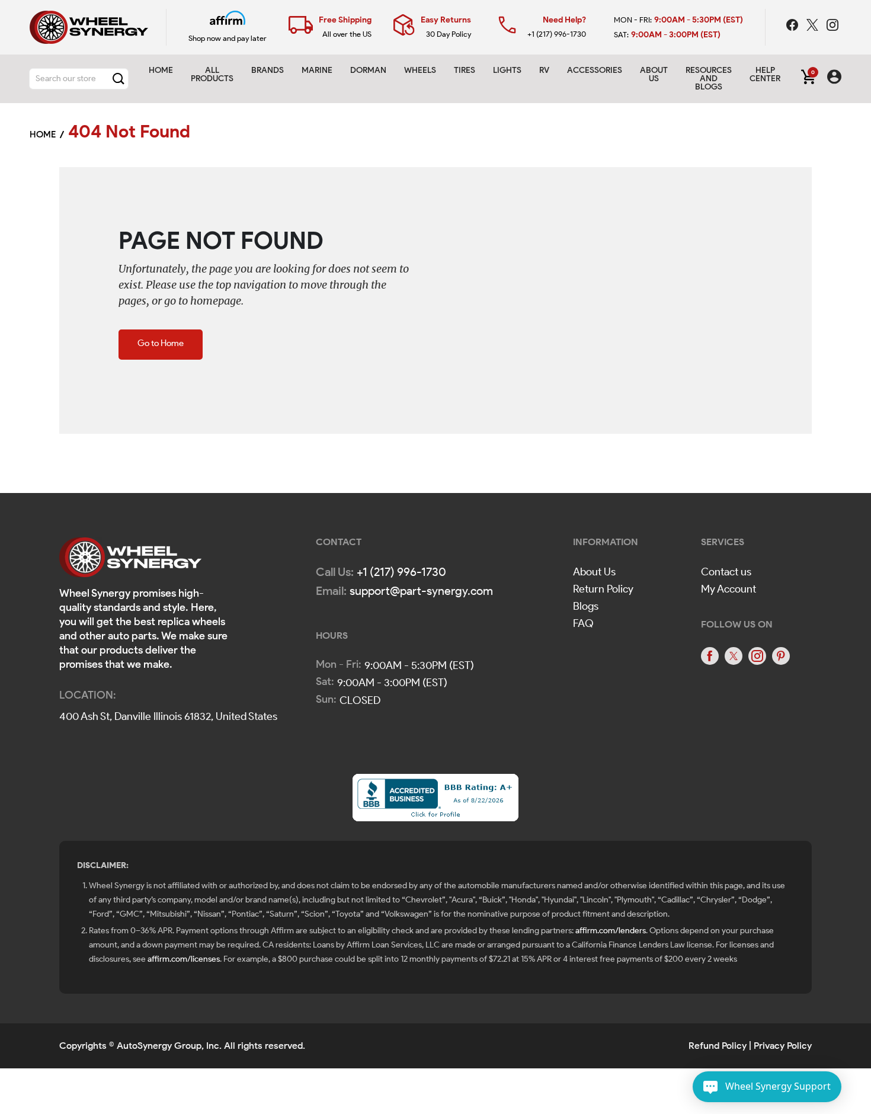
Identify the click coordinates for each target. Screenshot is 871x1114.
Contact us (726, 571)
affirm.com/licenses (184, 959)
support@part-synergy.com (421, 591)
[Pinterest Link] (781, 656)
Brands (267, 70)
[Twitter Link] (813, 27)
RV (544, 70)
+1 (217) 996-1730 (556, 34)
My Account (728, 589)
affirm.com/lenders (610, 931)
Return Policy (603, 589)
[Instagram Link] (832, 27)
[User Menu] (834, 79)
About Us (594, 571)
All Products (212, 74)
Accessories (594, 70)
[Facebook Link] (793, 27)
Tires (464, 70)
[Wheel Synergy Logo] (130, 561)
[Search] (118, 79)
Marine (317, 70)
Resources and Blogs (709, 78)
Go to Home (160, 343)
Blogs (585, 606)
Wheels (420, 70)
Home (161, 70)
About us (654, 74)
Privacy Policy (783, 1045)
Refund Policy (718, 1045)
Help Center (765, 74)
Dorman (368, 70)
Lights (507, 70)
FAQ (583, 623)
